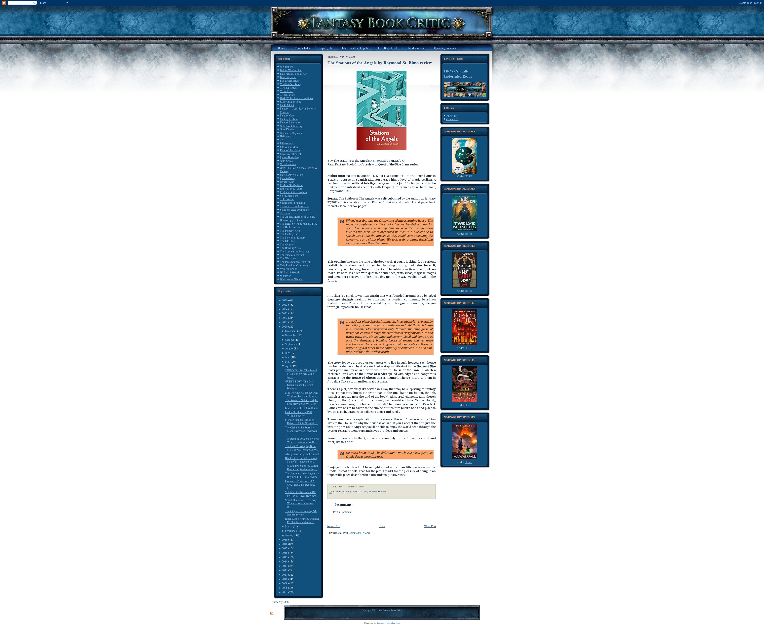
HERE (468, 176)
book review (346, 491)
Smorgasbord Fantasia (292, 202)
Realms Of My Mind (291, 185)
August (289, 348)
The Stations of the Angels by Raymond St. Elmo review (302, 475)
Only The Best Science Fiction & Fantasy (298, 169)
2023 (284, 313)
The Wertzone (288, 258)
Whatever (285, 276)
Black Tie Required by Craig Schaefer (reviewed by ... (301, 460)
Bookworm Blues (289, 80)
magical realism (360, 491)
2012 (284, 570)
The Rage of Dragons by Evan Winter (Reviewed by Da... (302, 440)
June (287, 357)
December (290, 331)
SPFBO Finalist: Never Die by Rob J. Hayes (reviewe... (301, 494)
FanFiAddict (287, 105)
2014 (284, 561)
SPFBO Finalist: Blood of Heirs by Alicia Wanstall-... (301, 421)
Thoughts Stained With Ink (295, 262)
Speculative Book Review (294, 206)
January (289, 535)
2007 (284, 592)
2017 (284, 548)
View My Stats (280, 602)
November (291, 335)
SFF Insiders (287, 199)
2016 (284, 553)
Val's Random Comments (294, 265)
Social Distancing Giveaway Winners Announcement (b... (301, 503)
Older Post (430, 526)
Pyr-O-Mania (287, 178)
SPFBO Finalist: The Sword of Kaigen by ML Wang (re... (301, 373)
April (288, 366)
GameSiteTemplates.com (387, 623)
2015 (284, 557)
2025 (284, 304)
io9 (282, 140)
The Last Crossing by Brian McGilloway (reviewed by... (302, 448)
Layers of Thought (290, 154)
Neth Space (286, 161)
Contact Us (452, 119)
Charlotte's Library (290, 84)
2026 (284, 300)
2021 (284, 322)
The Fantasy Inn (289, 234)
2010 (284, 579)
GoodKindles (287, 129)
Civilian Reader (288, 87)
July (287, 353)
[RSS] (271, 613)
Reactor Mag (287, 182)
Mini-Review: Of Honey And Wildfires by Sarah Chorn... (301, 394)
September (291, 344)
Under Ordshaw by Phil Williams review (298, 414)
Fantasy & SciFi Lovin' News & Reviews (298, 110)
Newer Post (333, 526)
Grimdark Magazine (291, 133)
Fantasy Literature (290, 122)
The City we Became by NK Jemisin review (301, 512)
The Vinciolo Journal (292, 255)
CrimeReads (286, 91)
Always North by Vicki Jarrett (302, 454)
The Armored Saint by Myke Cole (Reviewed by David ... (302, 402)
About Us (451, 116)
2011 (284, 574)
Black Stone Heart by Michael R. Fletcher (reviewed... (302, 520)
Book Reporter (288, 77)
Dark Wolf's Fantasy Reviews (296, 98)
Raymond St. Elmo (377, 491)
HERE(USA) (378, 160)
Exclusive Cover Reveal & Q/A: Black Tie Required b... (300, 484)
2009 (284, 583)
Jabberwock (286, 143)
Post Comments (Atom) (356, 533)
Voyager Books (288, 269)
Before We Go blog (291, 70)
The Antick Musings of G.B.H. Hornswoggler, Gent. (297, 218)
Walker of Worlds (290, 272)
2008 (284, 588)
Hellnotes (285, 136)
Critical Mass (287, 94)
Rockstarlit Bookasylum (293, 192)
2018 (284, 544)
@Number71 (287, 66)
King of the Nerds (290, 150)
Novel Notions (288, 164)
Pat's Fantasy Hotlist (291, 175)
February (290, 531)
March (288, 526)
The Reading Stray (290, 248)
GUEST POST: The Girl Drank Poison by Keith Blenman (299, 385)
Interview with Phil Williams (301, 408)
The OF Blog (287, 241)
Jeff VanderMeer (289, 147)
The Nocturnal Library (293, 237)
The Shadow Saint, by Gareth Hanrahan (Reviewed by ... (302, 467)
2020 (284, 326)
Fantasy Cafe (287, 115)
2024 (284, 309)
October (289, 339)
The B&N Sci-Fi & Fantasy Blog (298, 223)
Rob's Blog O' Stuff (291, 189)
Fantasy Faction (289, 119)
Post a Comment (342, 512)
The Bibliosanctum (290, 227)
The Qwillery (287, 244)
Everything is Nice (290, 101)
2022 (284, 318)
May (287, 361)
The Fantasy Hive (290, 230)
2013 (284, 566)
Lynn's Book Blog (290, 157)
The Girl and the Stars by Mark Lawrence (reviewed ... (301, 430)
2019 (284, 539)
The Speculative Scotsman (295, 251)
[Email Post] (368, 486)
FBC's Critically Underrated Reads (458, 73)
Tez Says (285, 213)
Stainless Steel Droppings (294, 209)
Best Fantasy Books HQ (293, 73)
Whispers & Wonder (291, 279)
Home (382, 526)
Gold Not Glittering (291, 126)
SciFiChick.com (289, 196)
